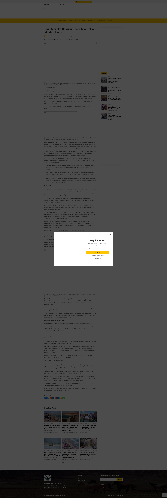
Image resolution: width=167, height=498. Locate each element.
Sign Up (97, 252)
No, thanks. (98, 258)
